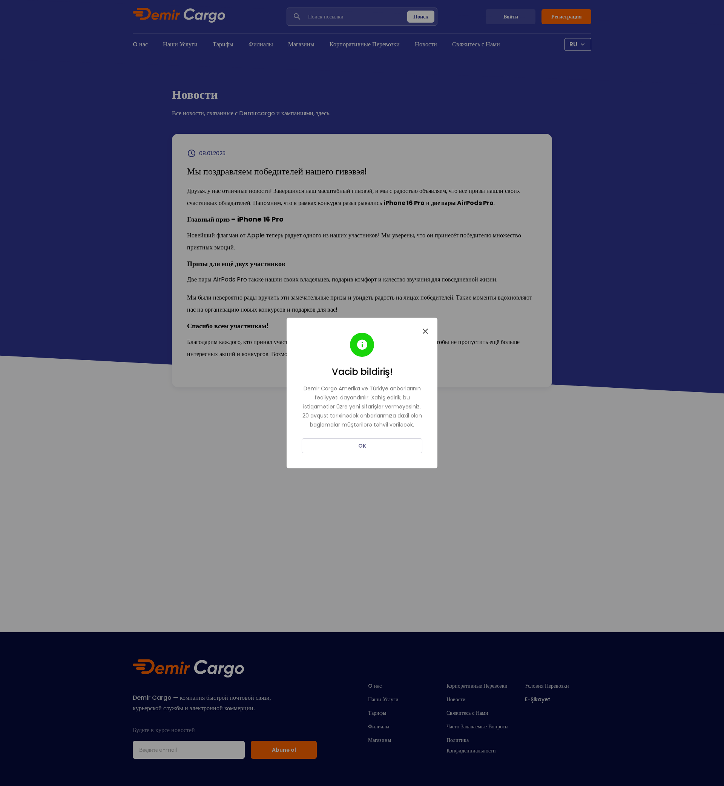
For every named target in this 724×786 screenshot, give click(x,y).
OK (362, 446)
